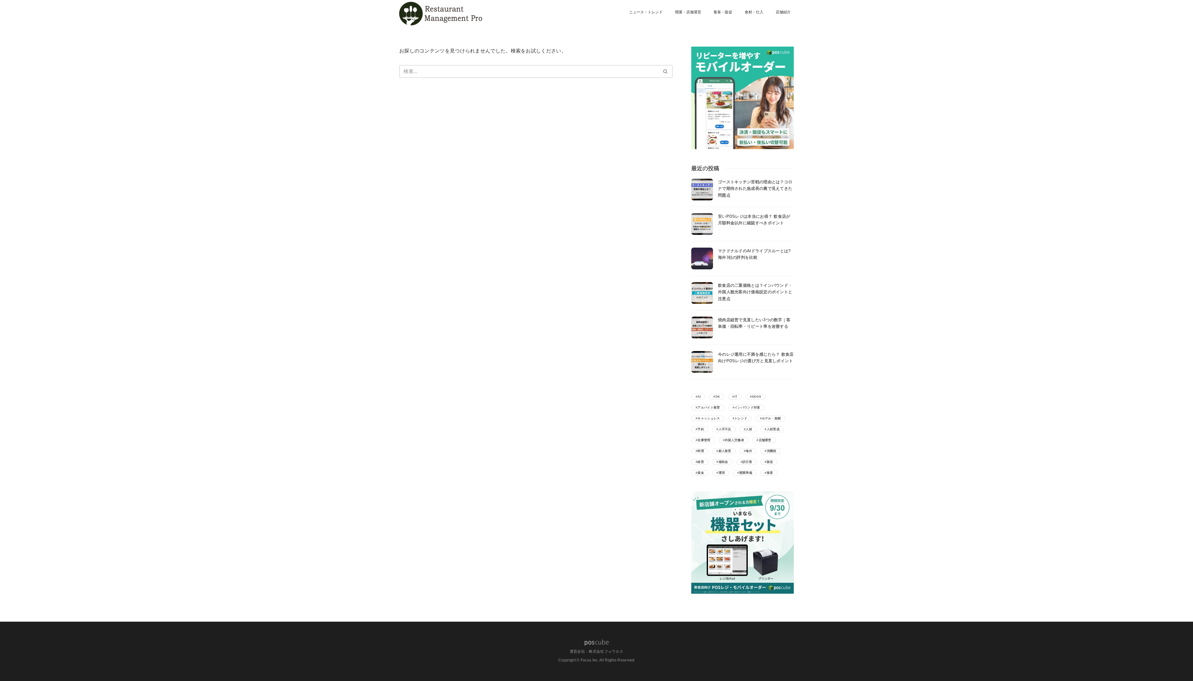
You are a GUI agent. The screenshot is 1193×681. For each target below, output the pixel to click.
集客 (770, 472)
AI (699, 396)
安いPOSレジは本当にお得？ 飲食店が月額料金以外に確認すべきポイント (754, 219)
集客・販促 (723, 12)
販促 (770, 462)
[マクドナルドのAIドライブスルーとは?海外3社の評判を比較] (702, 258)
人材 (749, 429)
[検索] (666, 71)
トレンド (740, 418)
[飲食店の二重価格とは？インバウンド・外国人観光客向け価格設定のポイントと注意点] (702, 293)
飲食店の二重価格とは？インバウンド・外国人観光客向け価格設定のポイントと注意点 (755, 292)
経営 (700, 462)
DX (717, 396)
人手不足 (725, 429)
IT (736, 396)
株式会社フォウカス (606, 651)
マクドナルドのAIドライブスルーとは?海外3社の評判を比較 (754, 254)
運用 (722, 472)
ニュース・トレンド (646, 12)
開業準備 (745, 472)
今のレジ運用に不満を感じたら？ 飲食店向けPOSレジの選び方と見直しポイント (756, 357)
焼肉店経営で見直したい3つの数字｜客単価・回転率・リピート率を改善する (754, 323)
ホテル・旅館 (771, 418)
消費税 (771, 451)
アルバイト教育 (708, 407)
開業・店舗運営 (688, 12)
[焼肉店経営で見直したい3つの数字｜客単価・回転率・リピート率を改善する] (702, 327)
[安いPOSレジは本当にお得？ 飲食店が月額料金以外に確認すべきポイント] (702, 224)
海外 (749, 451)
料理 (700, 451)
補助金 (723, 462)
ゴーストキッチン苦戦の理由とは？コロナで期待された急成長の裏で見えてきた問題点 (755, 189)
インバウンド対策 (747, 407)
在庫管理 (703, 440)
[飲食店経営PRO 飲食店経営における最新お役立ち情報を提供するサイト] (440, 14)
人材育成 (773, 429)
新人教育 (725, 451)
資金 (700, 472)
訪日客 (747, 462)
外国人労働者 (734, 440)
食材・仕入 (754, 12)
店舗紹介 (783, 12)
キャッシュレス (708, 418)
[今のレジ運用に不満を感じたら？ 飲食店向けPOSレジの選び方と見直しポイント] (702, 362)
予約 (700, 429)
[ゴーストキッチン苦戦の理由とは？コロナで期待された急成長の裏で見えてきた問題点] (702, 189)
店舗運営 (765, 440)
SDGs (756, 396)
